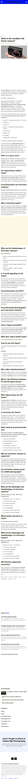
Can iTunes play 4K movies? (9, 616)
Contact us (10, 778)
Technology (4, 723)
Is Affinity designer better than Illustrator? (13, 626)
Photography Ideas (6, 716)
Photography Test (5, 718)
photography (4, 578)
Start (2, 778)
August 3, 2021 (4, 43)
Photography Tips (5, 721)
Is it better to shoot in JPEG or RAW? (17, 691)
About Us (15, 778)
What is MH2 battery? (8, 703)
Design (2, 711)
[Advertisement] (14, 19)
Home (2, 36)
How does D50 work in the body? (10, 644)
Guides (5, 36)
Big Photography (14, 2)
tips (15, 578)
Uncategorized (5, 726)
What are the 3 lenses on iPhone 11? (11, 696)
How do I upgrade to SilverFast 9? (10, 635)
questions (10, 578)
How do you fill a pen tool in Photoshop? (12, 699)
